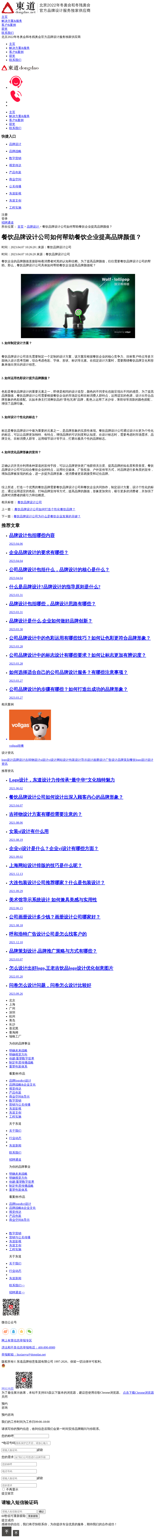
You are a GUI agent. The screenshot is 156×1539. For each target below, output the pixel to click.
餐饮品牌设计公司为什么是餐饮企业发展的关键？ (47, 516)
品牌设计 (33, 226)
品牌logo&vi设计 (20, 1080)
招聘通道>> (17, 1292)
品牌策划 (124, 759)
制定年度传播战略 (21, 1062)
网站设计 (63, 759)
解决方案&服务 (19, 48)
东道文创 (15, 1112)
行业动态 (15, 1138)
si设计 (44, 759)
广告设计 (111, 759)
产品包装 (15, 1092)
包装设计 (75, 759)
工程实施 (15, 1116)
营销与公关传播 (19, 1104)
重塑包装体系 (18, 1066)
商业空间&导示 (19, 1096)
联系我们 (15, 60)
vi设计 (52, 759)
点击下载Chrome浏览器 (138, 1392)
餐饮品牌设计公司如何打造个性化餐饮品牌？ (44, 509)
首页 (21, 226)
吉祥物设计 (32, 759)
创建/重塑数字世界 (21, 1058)
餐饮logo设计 (138, 759)
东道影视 (15, 1108)
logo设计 (7, 759)
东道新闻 (15, 1145)
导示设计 (87, 759)
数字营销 (15, 1100)
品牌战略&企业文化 (22, 1084)
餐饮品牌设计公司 (30, 502)
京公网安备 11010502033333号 (20, 1365)
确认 (41, 1511)
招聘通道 (8, 222)
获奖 (12, 56)
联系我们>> (17, 1285)
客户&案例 (16, 52)
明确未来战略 (18, 1050)
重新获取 (33, 1516)
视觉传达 (15, 1088)
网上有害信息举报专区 (17, 1340)
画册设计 (99, 759)
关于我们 (15, 1130)
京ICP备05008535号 (117, 1361)
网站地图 (8, 1388)
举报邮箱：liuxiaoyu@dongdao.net (24, 1354)
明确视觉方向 (18, 1054)
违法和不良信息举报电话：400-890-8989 (28, 1347)
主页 (12, 44)
